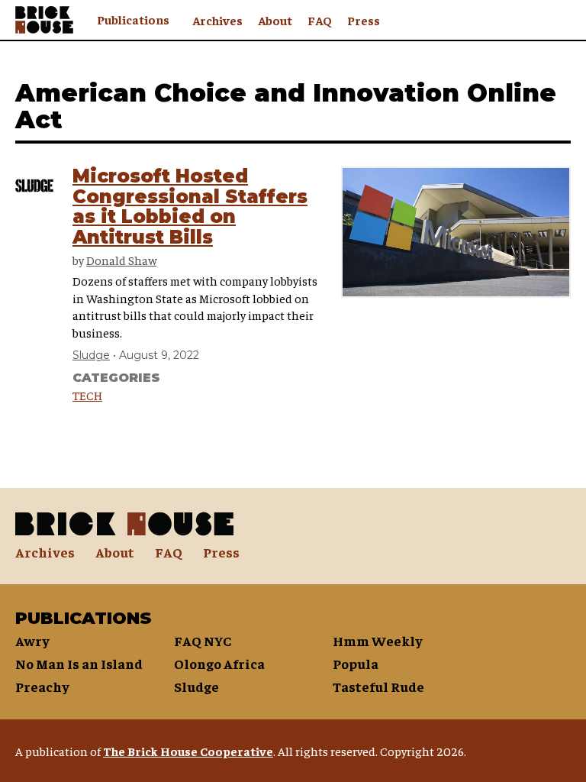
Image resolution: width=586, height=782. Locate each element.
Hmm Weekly (378, 640)
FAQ (319, 19)
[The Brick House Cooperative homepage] (44, 20)
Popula (355, 663)
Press (363, 19)
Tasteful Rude (378, 686)
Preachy (42, 686)
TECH (87, 394)
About (275, 19)
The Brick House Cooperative (188, 750)
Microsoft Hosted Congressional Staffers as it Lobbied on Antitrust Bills (189, 206)
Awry (32, 640)
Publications (133, 19)
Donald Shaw (121, 259)
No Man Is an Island (79, 663)
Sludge (91, 355)
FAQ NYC (202, 640)
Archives (217, 19)
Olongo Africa (219, 663)
